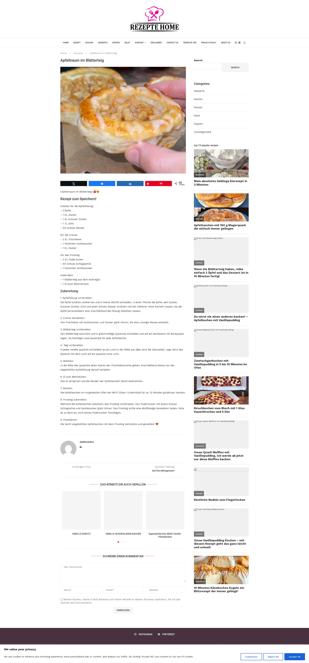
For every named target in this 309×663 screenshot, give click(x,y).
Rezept (76, 43)
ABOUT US (225, 43)
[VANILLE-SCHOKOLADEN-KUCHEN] (123, 510)
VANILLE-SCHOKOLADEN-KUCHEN (123, 533)
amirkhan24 (87, 442)
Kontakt (139, 43)
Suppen (116, 43)
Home (66, 43)
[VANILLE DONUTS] (81, 510)
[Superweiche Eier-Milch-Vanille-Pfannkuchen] (165, 510)
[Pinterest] (239, 42)
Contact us (172, 43)
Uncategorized (202, 132)
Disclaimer (156, 43)
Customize (251, 656)
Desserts (102, 43)
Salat (127, 43)
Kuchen (89, 43)
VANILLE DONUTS (81, 533)
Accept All (294, 656)
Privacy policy (208, 43)
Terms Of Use (189, 43)
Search (198, 60)
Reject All (273, 656)
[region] (154, 653)
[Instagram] (236, 42)
